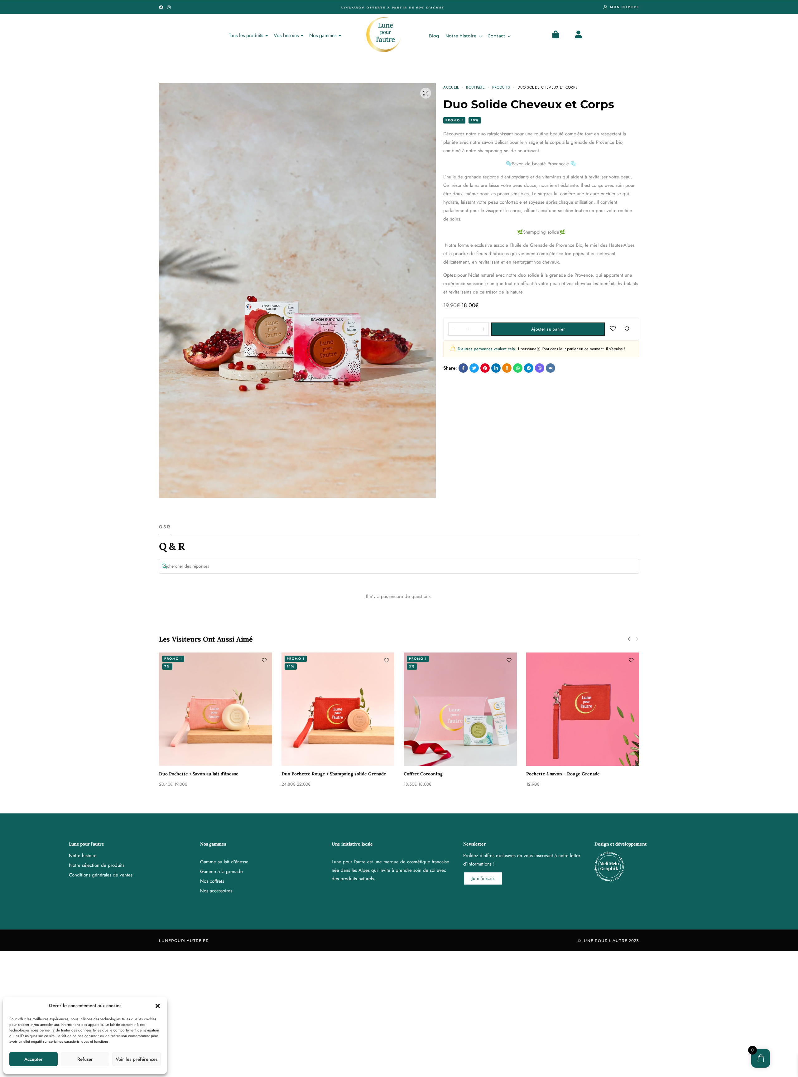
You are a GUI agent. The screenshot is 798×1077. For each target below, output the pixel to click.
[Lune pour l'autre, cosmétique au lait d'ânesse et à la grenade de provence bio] (383, 34)
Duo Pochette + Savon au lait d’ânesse (198, 774)
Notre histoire (461, 36)
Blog (434, 36)
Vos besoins (286, 35)
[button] (158, 1006)
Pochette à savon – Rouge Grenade (563, 774)
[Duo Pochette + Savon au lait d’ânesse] (215, 709)
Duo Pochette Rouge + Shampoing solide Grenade (333, 774)
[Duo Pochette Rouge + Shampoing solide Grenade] (338, 709)
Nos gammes (322, 35)
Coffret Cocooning (423, 774)
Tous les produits (246, 35)
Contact (496, 36)
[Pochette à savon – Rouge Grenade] (582, 709)
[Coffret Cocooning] (460, 709)
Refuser (85, 1059)
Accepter (33, 1059)
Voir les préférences (136, 1059)
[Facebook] (161, 7)
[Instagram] (169, 7)
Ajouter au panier (548, 329)
